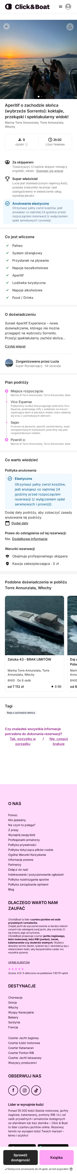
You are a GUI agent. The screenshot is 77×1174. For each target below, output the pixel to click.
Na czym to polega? (21, 825)
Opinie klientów (19, 962)
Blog (11, 889)
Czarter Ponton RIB (21, 1053)
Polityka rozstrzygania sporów (28, 879)
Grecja (12, 1002)
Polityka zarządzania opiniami (28, 884)
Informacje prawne (20, 859)
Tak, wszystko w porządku (23, 741)
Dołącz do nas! (18, 869)
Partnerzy (14, 864)
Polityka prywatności (22, 845)
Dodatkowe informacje (29, 539)
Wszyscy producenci (22, 1062)
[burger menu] (61, 7)
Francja (13, 1027)
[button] (38, 96)
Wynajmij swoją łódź (21, 835)
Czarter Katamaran (21, 1048)
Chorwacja (15, 997)
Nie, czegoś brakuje (58, 741)
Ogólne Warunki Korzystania (27, 854)
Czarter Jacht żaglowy (23, 1038)
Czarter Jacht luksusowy (24, 1057)
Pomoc (12, 815)
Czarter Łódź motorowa (24, 1043)
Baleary (13, 1017)
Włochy (13, 1007)
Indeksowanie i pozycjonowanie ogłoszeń (36, 874)
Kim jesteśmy (17, 820)
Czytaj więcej (15, 346)
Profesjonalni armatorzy (24, 840)
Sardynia (14, 1022)
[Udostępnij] (70, 27)
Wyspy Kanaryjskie (21, 1012)
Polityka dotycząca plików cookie (30, 849)
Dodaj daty (19, 523)
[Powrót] (6, 26)
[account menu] (68, 7)
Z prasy (13, 830)
